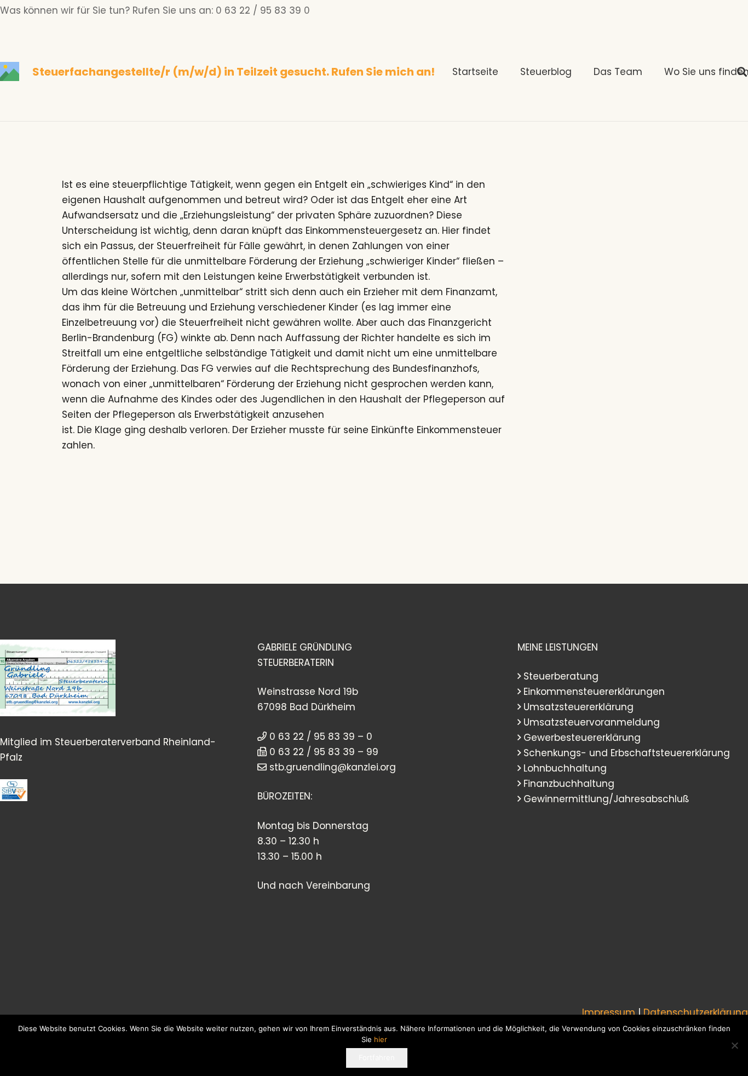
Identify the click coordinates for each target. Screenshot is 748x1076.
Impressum (608, 1012)
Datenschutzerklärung (695, 1012)
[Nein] (734, 1045)
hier (380, 1039)
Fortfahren (377, 1057)
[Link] (9, 71)
